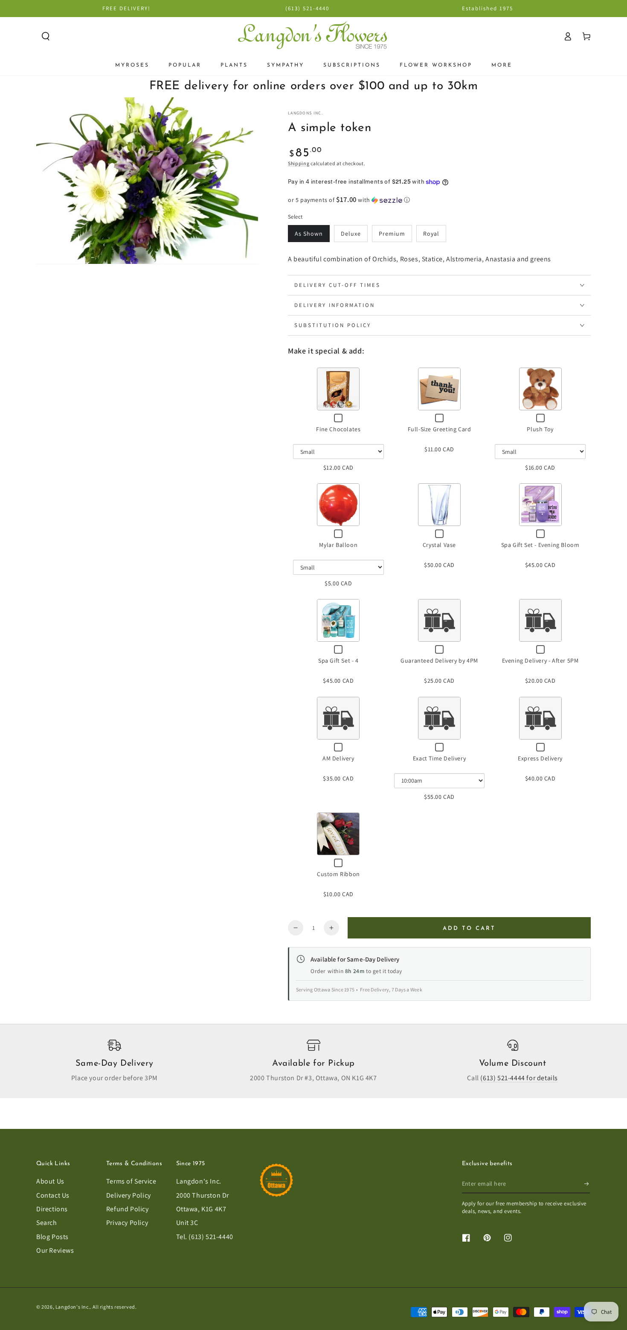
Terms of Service (131, 1181)
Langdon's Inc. (198, 1181)
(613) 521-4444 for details (519, 1077)
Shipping (299, 163)
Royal (431, 233)
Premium (392, 233)
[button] (45, 36)
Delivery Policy (128, 1195)
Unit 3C (187, 1222)
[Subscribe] (587, 1183)
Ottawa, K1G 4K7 (201, 1208)
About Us (50, 1181)
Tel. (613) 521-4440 (204, 1236)
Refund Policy (127, 1208)
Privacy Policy (127, 1222)
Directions (52, 1208)
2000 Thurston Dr (202, 1195)
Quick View (338, 389)
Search (46, 1222)
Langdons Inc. (305, 113)
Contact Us (53, 1195)
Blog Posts (52, 1236)
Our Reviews (55, 1250)
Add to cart (469, 928)
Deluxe (351, 233)
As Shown (309, 233)
